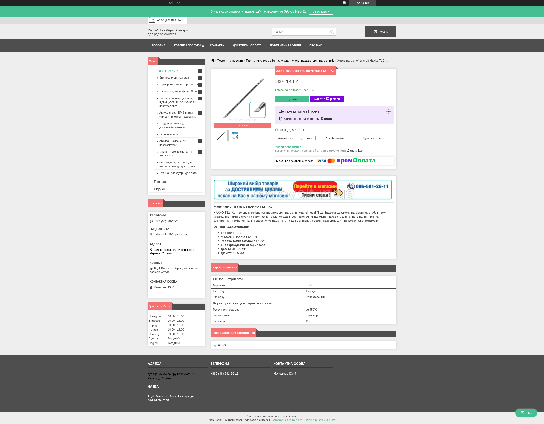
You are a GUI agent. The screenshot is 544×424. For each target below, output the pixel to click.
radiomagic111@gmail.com (170, 234)
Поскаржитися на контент (286, 419)
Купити (292, 99)
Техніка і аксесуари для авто (178, 173)
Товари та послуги (230, 60)
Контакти (217, 45)
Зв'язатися (321, 11)
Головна (158, 45)
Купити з (319, 98)
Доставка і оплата (247, 45)
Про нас (315, 45)
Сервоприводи (168, 134)
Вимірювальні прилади (174, 77)
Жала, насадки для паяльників (313, 60)
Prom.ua (292, 416)
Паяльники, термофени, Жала (267, 60)
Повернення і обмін (285, 45)
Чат (529, 413)
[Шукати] (332, 32)
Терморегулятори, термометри (179, 84)
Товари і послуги (187, 45)
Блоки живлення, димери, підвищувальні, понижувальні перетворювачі (178, 102)
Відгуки (159, 189)
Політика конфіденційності (320, 419)
